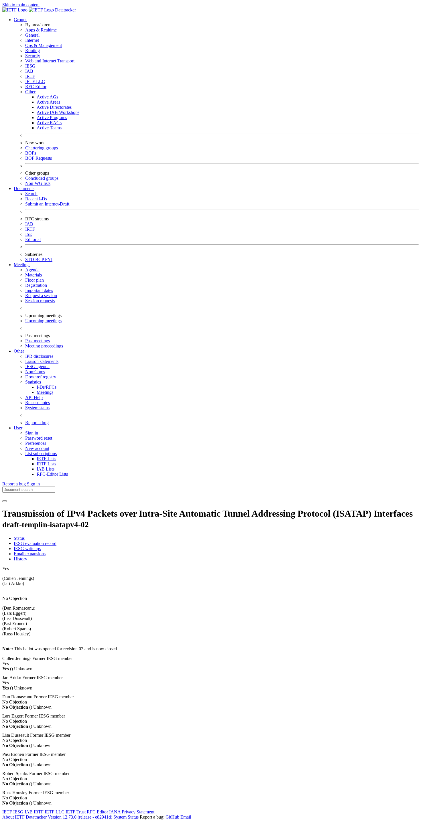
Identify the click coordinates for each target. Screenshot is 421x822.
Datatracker (65, 9)
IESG (30, 66)
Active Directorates (54, 107)
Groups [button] (20, 19)
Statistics (33, 382)
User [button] (18, 427)
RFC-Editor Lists (52, 474)
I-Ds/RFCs (46, 387)
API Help (34, 397)
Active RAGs (49, 122)
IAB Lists (45, 469)
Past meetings (37, 340)
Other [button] (19, 351)
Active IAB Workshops (58, 112)
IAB (29, 71)
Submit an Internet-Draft (47, 203)
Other (30, 91)
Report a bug (37, 422)
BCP (40, 259)
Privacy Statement (138, 811)
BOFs (30, 153)
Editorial (33, 239)
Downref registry (40, 376)
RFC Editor (35, 86)
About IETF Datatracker (24, 817)
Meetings (45, 392)
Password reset (38, 438)
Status (19, 538)
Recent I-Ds (36, 198)
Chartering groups (41, 147)
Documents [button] (24, 188)
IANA (115, 811)
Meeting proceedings (44, 345)
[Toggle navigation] (4, 501)
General (32, 35)
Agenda (32, 269)
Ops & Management (43, 45)
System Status (126, 817)
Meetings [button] (22, 264)
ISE (28, 234)
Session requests (40, 300)
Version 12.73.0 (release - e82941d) (80, 817)
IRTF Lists (46, 463)
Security (32, 55)
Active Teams (49, 127)
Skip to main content (21, 4)
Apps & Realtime (41, 29)
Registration (36, 285)
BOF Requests (38, 158)
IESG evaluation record (35, 543)
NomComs (35, 371)
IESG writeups (27, 548)
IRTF (30, 76)
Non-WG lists (37, 183)
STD (30, 259)
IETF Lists (46, 458)
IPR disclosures (39, 356)
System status (37, 407)
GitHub (172, 817)
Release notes (37, 402)
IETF (7, 811)
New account (37, 448)
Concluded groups (41, 178)
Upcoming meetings (43, 320)
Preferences (35, 443)
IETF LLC (35, 81)
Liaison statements (41, 361)
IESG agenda (37, 366)
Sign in (31, 432)
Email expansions (30, 553)
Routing (32, 50)
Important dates (39, 290)
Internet (32, 40)
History (20, 558)
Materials (33, 274)
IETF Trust (76, 811)
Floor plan (34, 280)
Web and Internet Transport (49, 60)
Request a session (41, 295)
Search (31, 193)
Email (185, 817)
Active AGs (47, 96)
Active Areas (48, 102)
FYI (48, 259)
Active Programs (52, 117)
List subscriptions (41, 453)
